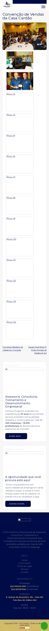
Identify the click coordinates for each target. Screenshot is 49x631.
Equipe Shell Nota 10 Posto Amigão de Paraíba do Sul (37, 350)
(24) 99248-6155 (18, 586)
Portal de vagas (24, 566)
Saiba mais (15, 436)
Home (24, 560)
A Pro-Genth (25, 563)
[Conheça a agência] (24, 628)
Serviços (24, 569)
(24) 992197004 (18, 589)
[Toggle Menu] (43, 7)
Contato (24, 572)
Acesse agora (17, 504)
